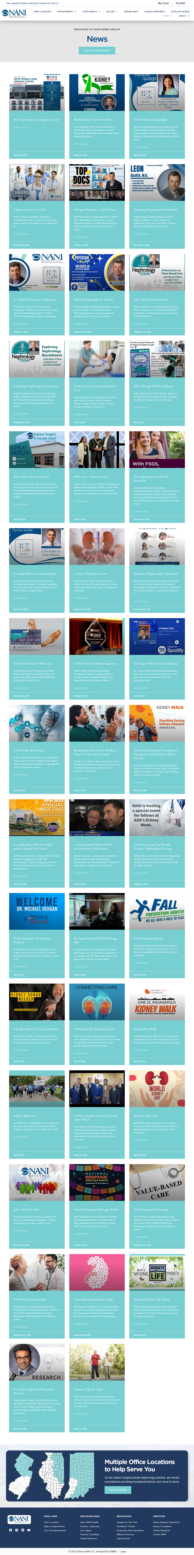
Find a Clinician (42, 11)
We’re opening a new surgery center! (36, 120)
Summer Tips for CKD (88, 1389)
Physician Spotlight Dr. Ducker (93, 299)
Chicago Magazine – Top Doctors (95, 209)
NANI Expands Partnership (151, 1209)
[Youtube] (29, 1530)
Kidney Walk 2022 (25, 1116)
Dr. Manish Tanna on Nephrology (35, 299)
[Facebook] (11, 1530)
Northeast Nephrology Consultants (156, 574)
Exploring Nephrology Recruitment (36, 386)
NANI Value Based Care (29, 750)
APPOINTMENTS (65, 11)
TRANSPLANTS (131, 11)
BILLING (110, 11)
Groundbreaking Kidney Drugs (93, 1299)
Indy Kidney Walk (145, 1029)
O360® (113, 1551)
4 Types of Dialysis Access (90, 574)
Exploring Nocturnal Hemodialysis (156, 209)
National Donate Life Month (152, 1299)
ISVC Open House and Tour (31, 477)
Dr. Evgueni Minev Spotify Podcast (156, 663)
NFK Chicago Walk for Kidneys (153, 386)
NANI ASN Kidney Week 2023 (33, 663)
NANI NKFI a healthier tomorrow (95, 663)
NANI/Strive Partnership (30, 1299)
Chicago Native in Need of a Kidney (36, 1029)
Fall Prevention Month (148, 938)
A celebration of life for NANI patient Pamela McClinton (33, 846)
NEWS (166, 15)
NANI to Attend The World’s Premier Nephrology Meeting (152, 846)
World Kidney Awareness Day (93, 120)
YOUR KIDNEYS (89, 11)
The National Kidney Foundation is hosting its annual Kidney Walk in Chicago (156, 754)
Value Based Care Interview (151, 299)
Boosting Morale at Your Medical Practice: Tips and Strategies (95, 752)
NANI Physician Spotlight (150, 120)
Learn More (21, 127)
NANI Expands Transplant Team (94, 1029)
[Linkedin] (23, 1530)
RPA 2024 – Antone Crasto (91, 477)
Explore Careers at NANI (30, 209)
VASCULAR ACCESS (180, 11)
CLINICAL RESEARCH (154, 11)
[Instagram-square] (17, 1530)
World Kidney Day (145, 1116)
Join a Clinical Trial (26, 1209)
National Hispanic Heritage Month (96, 1209)
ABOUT (182, 15)
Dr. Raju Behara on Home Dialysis (35, 574)
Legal (123, 1551)
